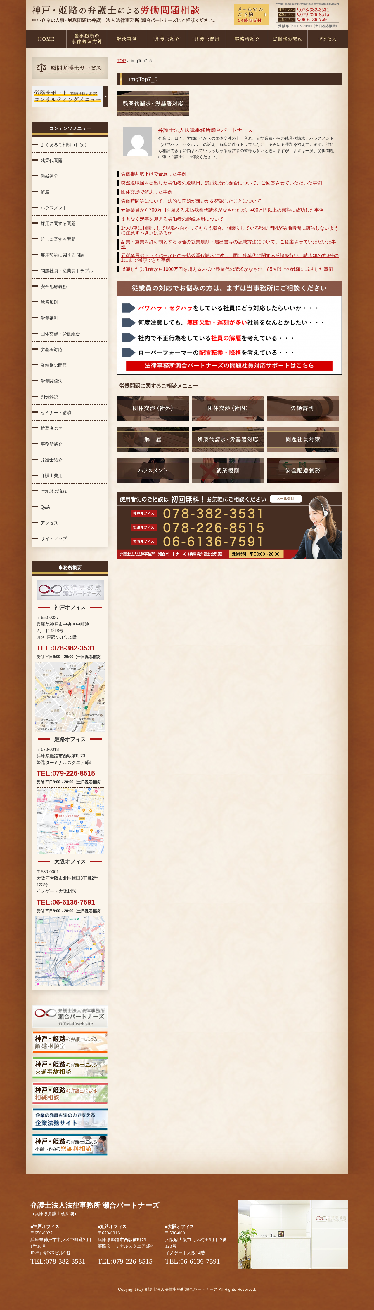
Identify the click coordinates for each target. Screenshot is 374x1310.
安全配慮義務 (54, 286)
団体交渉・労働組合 (60, 333)
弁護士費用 (207, 39)
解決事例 (127, 39)
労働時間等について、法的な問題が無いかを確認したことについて (191, 200)
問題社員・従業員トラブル (67, 270)
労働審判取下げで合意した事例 (153, 173)
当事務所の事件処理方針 (86, 39)
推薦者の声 (52, 428)
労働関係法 (52, 380)
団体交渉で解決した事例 (146, 191)
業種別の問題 (54, 365)
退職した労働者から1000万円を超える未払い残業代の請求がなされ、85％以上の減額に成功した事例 (227, 269)
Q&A (45, 507)
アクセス (327, 39)
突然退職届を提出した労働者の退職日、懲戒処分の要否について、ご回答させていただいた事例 (221, 182)
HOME (46, 39)
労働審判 (49, 317)
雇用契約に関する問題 (62, 254)
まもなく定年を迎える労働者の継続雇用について (172, 219)
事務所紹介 (247, 39)
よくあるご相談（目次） (65, 144)
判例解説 (49, 396)
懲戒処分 (49, 176)
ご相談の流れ (287, 39)
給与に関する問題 (58, 239)
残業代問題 (52, 160)
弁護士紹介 (167, 39)
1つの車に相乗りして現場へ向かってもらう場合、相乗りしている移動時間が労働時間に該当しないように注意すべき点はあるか (230, 230)
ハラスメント (54, 207)
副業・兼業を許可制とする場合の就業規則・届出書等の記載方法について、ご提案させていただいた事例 (228, 244)
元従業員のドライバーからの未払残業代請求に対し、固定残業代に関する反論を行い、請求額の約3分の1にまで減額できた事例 (230, 258)
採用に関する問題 (58, 223)
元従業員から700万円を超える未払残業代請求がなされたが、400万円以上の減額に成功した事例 (222, 209)
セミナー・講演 (56, 412)
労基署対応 (52, 349)
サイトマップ (54, 538)
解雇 (45, 191)
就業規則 (49, 302)
